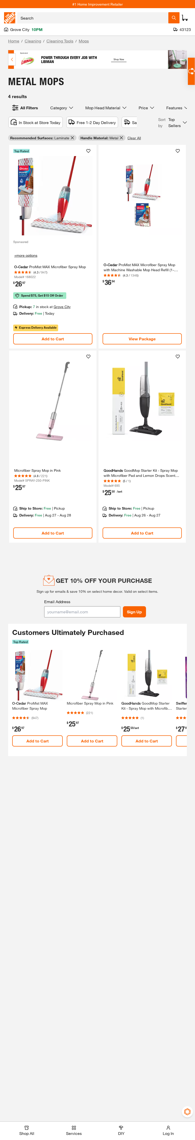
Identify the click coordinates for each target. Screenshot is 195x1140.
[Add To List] (88, 151)
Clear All (134, 138)
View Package (142, 338)
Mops (84, 40)
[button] (172, 122)
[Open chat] (191, 71)
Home (13, 40)
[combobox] (93, 17)
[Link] (52, 246)
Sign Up (134, 611)
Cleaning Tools (59, 40)
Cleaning (33, 40)
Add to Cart (53, 338)
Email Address (57, 601)
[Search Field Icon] (174, 17)
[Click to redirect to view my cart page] (185, 18)
